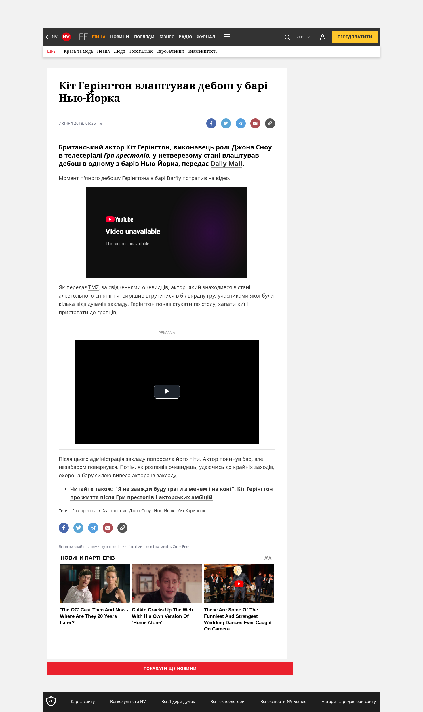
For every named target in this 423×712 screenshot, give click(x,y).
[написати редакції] (255, 123)
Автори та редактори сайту (349, 701)
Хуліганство (114, 510)
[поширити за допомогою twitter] (226, 123)
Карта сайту (83, 701)
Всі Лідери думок (178, 701)
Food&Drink (141, 51)
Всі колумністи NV (128, 701)
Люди (119, 51)
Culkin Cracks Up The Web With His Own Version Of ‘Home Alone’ (162, 616)
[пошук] (287, 37)
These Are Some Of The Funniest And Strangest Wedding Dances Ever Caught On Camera (238, 619)
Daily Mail (226, 163)
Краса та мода (78, 51)
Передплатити (355, 36)
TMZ (93, 287)
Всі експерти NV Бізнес (283, 701)
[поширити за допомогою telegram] (241, 123)
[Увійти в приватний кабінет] (322, 37)
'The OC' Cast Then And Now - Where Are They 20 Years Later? (94, 616)
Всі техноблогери (227, 701)
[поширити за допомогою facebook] (211, 123)
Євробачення (170, 51)
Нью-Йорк (164, 510)
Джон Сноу (140, 510)
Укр (299, 36)
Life (51, 51)
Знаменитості (202, 51)
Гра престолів (86, 510)
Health (103, 51)
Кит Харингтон (192, 510)
